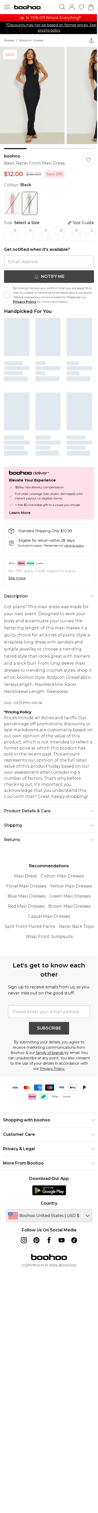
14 (57, 234)
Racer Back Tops (76, 926)
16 (72, 234)
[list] (49, 17)
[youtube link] (62, 1240)
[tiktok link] (74, 1240)
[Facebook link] (49, 1240)
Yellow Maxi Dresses (71, 886)
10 (26, 234)
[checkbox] (7, 295)
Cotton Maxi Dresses (62, 876)
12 (41, 234)
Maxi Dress (25, 876)
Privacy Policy (24, 302)
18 (87, 234)
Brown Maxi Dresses (69, 906)
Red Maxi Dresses (26, 906)
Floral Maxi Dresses (26, 886)
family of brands (50, 1052)
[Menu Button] (7, 7)
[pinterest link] (36, 1240)
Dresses (9, 40)
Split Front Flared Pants (30, 926)
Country (49, 1203)
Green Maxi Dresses (69, 896)
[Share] (91, 40)
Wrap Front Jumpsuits (49, 936)
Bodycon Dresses (31, 40)
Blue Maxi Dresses (26, 896)
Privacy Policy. (52, 1068)
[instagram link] (24, 1240)
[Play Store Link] (49, 1190)
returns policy (74, 545)
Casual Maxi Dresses (49, 916)
